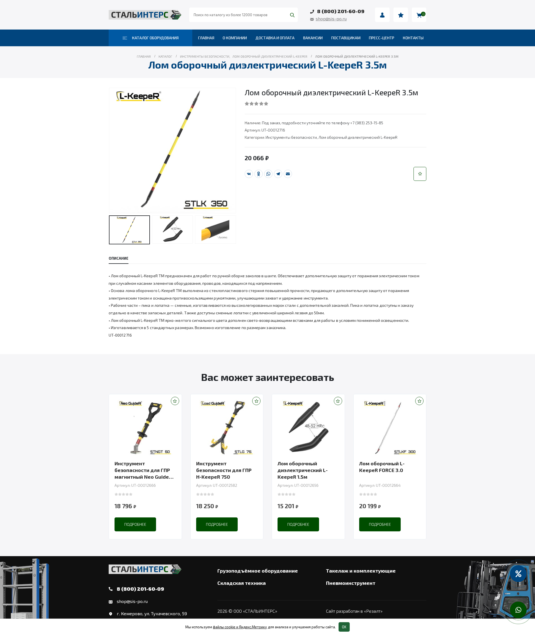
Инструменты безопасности (291, 137)
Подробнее (135, 524)
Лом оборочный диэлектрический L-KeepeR (357, 137)
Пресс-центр (381, 37)
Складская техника (241, 583)
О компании (235, 37)
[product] (145, 428)
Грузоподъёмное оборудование (257, 571)
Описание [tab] (118, 258)
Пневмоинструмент (350, 583)
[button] (420, 174)
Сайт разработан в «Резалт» (354, 611)
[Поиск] (292, 15)
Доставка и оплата (275, 37)
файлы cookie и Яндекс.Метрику (240, 627)
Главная (206, 37)
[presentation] (110, 150)
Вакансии (313, 37)
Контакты (413, 37)
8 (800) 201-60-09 (340, 11)
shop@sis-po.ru (331, 18)
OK (344, 627)
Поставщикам (346, 37)
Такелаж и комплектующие (361, 571)
